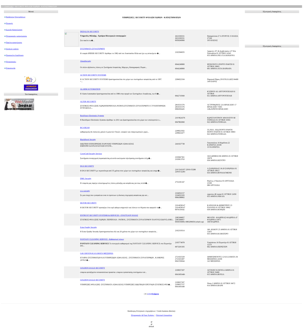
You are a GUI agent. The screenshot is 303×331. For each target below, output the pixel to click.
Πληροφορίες (11, 62)
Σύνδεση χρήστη (12, 49)
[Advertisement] (257, 28)
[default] (151, 326)
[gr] (151, 322)
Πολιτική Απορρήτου (164, 315)
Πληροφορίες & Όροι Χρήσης (142, 315)
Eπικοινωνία (10, 68)
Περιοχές (9, 23)
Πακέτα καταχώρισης (14, 43)
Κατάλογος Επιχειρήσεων (15, 17)
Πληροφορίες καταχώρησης (16, 36)
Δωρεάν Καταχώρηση (14, 30)
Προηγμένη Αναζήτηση (14, 55)
